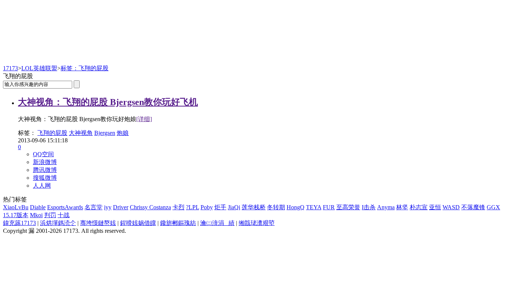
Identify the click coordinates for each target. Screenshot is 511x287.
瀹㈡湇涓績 (217, 223)
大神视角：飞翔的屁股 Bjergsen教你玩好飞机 (108, 102)
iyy (107, 207)
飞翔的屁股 (52, 133)
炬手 (220, 207)
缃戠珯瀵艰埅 (257, 223)
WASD (451, 207)
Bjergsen (104, 133)
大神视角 (81, 133)
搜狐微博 (45, 178)
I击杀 (369, 207)
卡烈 (178, 207)
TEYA (313, 207)
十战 (64, 215)
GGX (493, 207)
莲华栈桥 (254, 207)
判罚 (50, 215)
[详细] (144, 119)
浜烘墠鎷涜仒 (58, 223)
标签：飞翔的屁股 (84, 68)
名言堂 (93, 207)
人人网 (42, 185)
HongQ (296, 207)
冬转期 (276, 207)
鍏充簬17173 (19, 223)
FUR (329, 207)
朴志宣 (419, 207)
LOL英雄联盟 (39, 68)
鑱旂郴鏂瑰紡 (178, 223)
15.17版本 (15, 215)
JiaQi (234, 207)
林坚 (402, 207)
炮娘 (123, 133)
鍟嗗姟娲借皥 (138, 223)
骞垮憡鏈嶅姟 (98, 223)
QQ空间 (43, 154)
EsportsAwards (65, 207)
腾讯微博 (45, 170)
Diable (38, 207)
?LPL (192, 207)
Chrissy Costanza (150, 207)
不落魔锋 (473, 207)
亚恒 (435, 207)
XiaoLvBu (15, 207)
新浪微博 (45, 162)
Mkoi (36, 215)
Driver (120, 207)
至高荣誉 (348, 207)
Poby (207, 207)
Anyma (386, 207)
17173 (10, 68)
